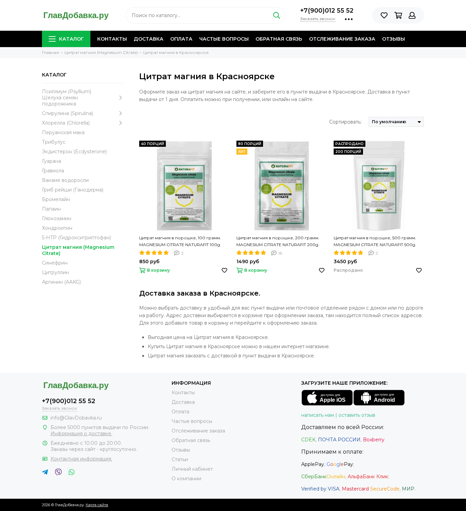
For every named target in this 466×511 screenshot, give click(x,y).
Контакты (112, 39)
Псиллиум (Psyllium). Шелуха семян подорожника (67, 97)
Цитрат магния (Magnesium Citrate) (78, 250)
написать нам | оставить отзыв (338, 415)
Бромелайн (56, 199)
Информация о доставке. (81, 433)
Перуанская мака (63, 132)
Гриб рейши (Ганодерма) (72, 190)
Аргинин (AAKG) (61, 282)
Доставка (148, 39)
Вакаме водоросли (65, 180)
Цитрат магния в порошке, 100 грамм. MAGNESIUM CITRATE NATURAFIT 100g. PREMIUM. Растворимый (180, 241)
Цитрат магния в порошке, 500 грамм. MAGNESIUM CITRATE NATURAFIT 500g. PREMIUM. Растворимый (375, 241)
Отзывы (393, 39)
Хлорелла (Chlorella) (66, 123)
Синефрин (55, 263)
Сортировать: (345, 122)
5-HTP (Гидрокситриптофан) (76, 238)
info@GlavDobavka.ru (76, 418)
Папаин (51, 209)
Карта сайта (97, 504)
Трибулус (53, 142)
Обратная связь (279, 39)
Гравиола (53, 171)
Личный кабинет (192, 469)
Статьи (180, 459)
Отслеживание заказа (342, 39)
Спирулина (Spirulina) (67, 113)
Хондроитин (57, 228)
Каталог (71, 39)
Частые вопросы (224, 39)
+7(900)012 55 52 (326, 10)
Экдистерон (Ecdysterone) (74, 151)
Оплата (181, 39)
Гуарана (51, 161)
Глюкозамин (56, 218)
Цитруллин (55, 272)
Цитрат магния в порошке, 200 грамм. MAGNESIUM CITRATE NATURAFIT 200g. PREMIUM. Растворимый (277, 241)
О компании (186, 478)
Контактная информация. (81, 459)
